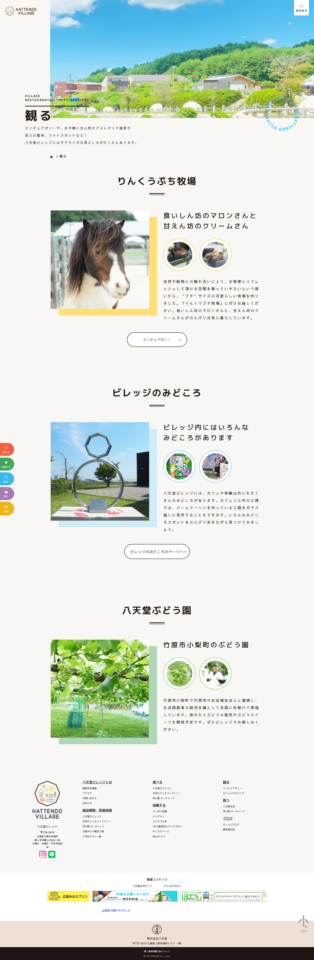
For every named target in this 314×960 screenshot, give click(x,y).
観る (226, 782)
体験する (159, 805)
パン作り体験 (160, 811)
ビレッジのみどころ (233, 793)
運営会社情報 (89, 788)
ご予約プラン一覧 (91, 836)
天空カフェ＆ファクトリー (96, 821)
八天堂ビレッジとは (97, 782)
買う (226, 800)
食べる (157, 782)
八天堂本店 (229, 806)
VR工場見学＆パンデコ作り (167, 826)
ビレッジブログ (231, 824)
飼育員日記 (229, 829)
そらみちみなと (173, 886)
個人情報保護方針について (157, 951)
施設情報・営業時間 (97, 810)
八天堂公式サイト (142, 886)
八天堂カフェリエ (91, 816)
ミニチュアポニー (232, 788)
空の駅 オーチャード (93, 826)
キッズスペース (161, 831)
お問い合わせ (89, 798)
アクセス (87, 793)
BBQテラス (159, 836)
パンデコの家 (160, 821)
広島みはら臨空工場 (93, 831)
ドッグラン (158, 816)
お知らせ (87, 803)
